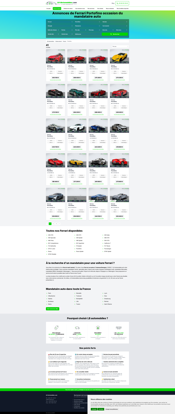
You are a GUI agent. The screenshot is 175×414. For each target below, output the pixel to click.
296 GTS (78, 235)
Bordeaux (51, 301)
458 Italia (107, 235)
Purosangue (107, 248)
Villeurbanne (51, 296)
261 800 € (98, 181)
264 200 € (76, 112)
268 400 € (98, 112)
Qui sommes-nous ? (79, 399)
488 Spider (79, 240)
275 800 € (119, 181)
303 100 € (55, 77)
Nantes (50, 298)
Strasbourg (107, 298)
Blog (113, 3)
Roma (49, 251)
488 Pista (51, 240)
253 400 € (119, 216)
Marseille (78, 293)
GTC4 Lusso (51, 248)
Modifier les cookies (79, 407)
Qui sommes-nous (80, 8)
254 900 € (55, 216)
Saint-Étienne (108, 304)
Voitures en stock (68, 8)
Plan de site (77, 404)
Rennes (106, 301)
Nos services (91, 8)
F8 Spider (79, 246)
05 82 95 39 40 (123, 3)
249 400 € (119, 112)
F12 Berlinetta (52, 246)
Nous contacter (110, 8)
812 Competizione (53, 243)
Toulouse (78, 296)
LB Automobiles (50, 41)
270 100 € (55, 112)
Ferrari (64, 41)
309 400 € (76, 77)
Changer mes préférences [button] (112, 409)
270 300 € (119, 77)
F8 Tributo (107, 246)
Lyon (105, 293)
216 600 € (119, 147)
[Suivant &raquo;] (59, 223)
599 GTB (106, 240)
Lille (77, 301)
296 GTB (50, 235)
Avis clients (100, 8)
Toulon (78, 304)
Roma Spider (79, 251)
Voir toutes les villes (52, 308)
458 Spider (79, 237)
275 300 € (98, 77)
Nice (105, 296)
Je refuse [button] (101, 409)
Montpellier (79, 298)
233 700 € (55, 147)
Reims (50, 304)
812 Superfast (80, 243)
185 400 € (55, 181)
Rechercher (116, 34)
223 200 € (76, 147)
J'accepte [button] (94, 409)
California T (107, 243)
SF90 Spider (107, 251)
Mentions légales (78, 401)
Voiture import (57, 8)
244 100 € (98, 216)
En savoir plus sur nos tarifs (55, 79)
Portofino (79, 248)
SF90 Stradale (52, 254)
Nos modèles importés (123, 8)
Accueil (48, 8)
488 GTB (106, 237)
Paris (49, 293)
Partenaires (77, 406)
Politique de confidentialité (80, 402)
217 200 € (77, 181)
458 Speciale (52, 237)
